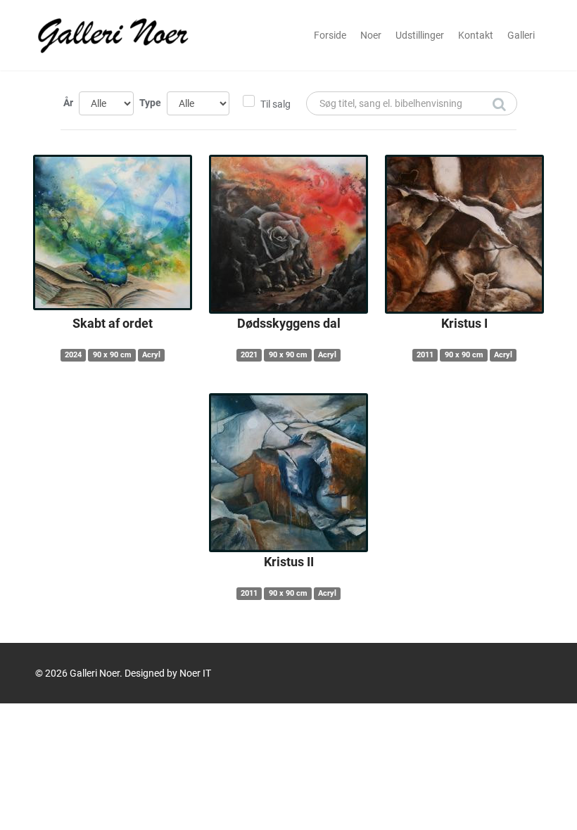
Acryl (151, 354)
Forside (330, 35)
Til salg (275, 104)
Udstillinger (419, 35)
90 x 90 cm (112, 354)
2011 (425, 354)
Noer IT (195, 673)
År (68, 102)
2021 (249, 354)
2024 (73, 354)
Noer (370, 35)
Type (150, 102)
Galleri (521, 35)
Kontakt (475, 35)
